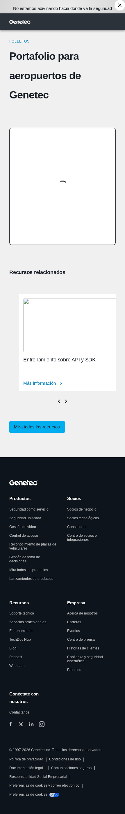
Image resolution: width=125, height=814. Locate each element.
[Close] (120, 5)
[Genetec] (20, 22)
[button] (37, 427)
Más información (39, 383)
